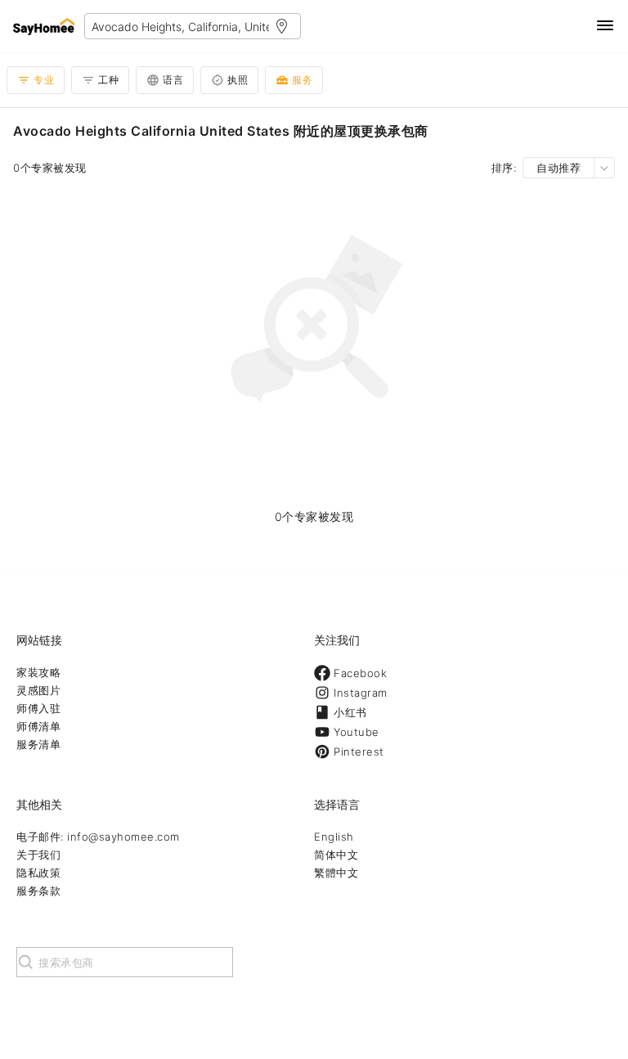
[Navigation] (605, 26)
